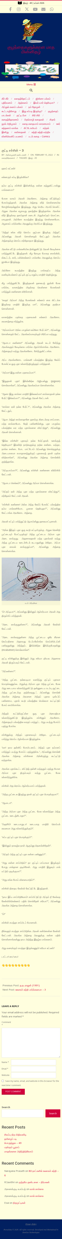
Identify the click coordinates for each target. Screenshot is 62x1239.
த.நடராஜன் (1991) (30, 985)
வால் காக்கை (37, 1189)
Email (5, 1068)
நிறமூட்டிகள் (19, 1202)
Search (6, 1107)
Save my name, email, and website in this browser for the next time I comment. (30, 1083)
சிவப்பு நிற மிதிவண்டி (15, 1134)
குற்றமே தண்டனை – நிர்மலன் (34, 1182)
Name (5, 1062)
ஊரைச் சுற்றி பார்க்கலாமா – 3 (30, 989)
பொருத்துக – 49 (12, 1143)
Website (5, 1075)
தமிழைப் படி (10, 1138)
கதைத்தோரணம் (8, 158)
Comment (6, 1023)
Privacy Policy (31, 1224)
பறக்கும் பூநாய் (12, 1147)
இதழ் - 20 (32, 158)
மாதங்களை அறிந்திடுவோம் (18, 1151)
